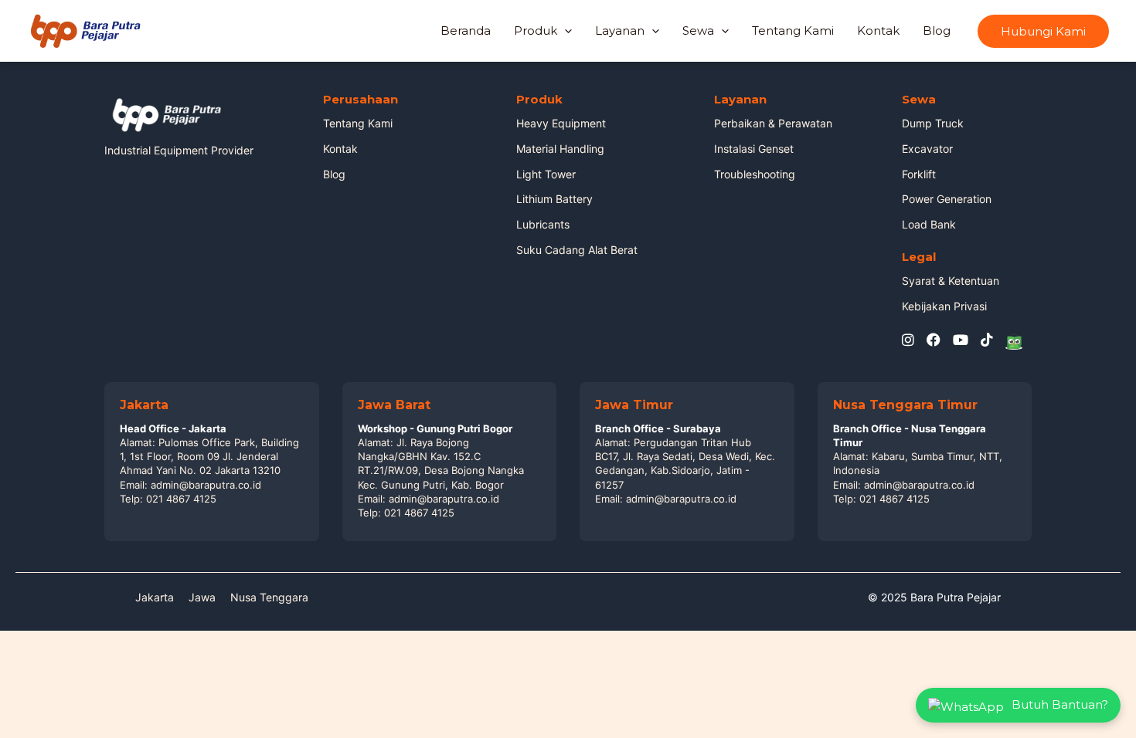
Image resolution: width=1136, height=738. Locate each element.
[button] (1043, 31)
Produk (535, 30)
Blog (937, 30)
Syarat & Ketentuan (950, 280)
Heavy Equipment (561, 123)
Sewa (698, 30)
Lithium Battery (554, 198)
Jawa (202, 597)
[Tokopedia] (1013, 340)
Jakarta (154, 597)
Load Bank (929, 224)
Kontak (878, 30)
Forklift (919, 174)
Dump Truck (933, 123)
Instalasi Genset (754, 148)
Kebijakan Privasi (944, 306)
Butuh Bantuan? (1060, 704)
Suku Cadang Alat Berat (577, 249)
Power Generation (946, 198)
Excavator (927, 148)
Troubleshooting (754, 174)
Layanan (620, 30)
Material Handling (560, 148)
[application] (564, 31)
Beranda (465, 30)
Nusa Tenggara (269, 597)
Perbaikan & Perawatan (773, 123)
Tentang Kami (793, 30)
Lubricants (543, 224)
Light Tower (546, 174)
